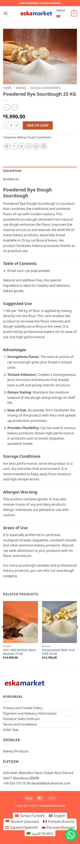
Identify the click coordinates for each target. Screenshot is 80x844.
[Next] (76, 635)
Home (7, 88)
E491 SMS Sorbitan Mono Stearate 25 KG (19, 651)
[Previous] (3, 635)
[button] (5, 13)
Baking (21, 88)
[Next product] (6, 107)
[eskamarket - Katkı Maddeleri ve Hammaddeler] (36, 13)
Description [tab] (12, 170)
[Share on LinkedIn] (43, 146)
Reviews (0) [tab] (11, 179)
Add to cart (38, 125)
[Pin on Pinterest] (36, 146)
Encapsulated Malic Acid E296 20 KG (58, 651)
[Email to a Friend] (29, 146)
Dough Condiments (45, 88)
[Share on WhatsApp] (6, 146)
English (60, 10)
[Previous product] (14, 107)
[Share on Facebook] (14, 146)
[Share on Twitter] (21, 146)
